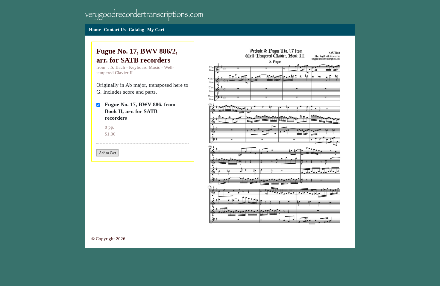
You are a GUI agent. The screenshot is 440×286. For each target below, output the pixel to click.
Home (95, 29)
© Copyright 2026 (108, 238)
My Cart (155, 29)
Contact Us (115, 29)
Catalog (136, 29)
